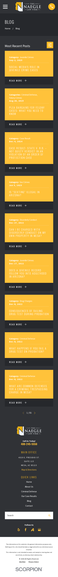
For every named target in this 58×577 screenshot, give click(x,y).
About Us (29, 486)
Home (29, 482)
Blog (29, 501)
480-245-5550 (29, 444)
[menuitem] (22, 561)
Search (10, 515)
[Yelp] (18, 529)
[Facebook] (25, 529)
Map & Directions (29, 469)
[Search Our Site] (49, 515)
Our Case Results (29, 496)
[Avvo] (32, 529)
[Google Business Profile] (39, 529)
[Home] (28, 6)
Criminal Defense (29, 491)
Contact (29, 505)
